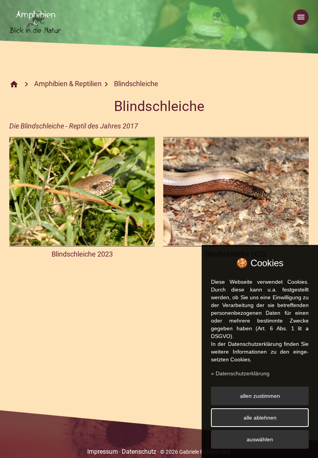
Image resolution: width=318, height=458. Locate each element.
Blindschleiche (136, 84)
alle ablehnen (260, 418)
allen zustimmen (260, 396)
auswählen (260, 439)
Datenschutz (139, 451)
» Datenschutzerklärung (240, 373)
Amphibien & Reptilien (68, 84)
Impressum (102, 451)
